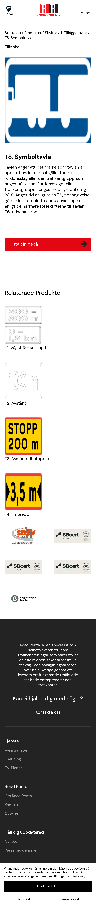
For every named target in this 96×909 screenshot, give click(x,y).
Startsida (13, 32)
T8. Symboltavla (18, 37)
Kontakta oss (48, 712)
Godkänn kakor (48, 886)
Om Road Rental (19, 795)
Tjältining (13, 759)
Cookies (12, 813)
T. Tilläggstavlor (73, 32)
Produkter (33, 32)
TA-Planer (13, 767)
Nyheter (12, 841)
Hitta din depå (24, 244)
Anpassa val (70, 899)
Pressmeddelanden (22, 850)
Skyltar (51, 32)
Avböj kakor (25, 899)
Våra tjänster (16, 750)
